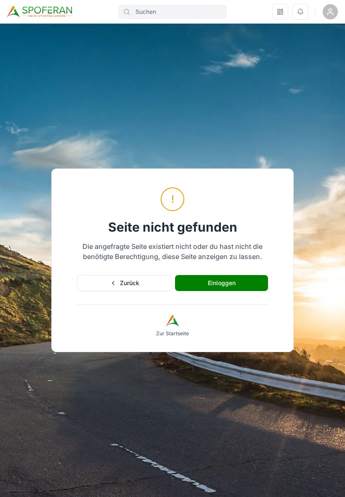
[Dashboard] (280, 12)
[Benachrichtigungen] (300, 12)
